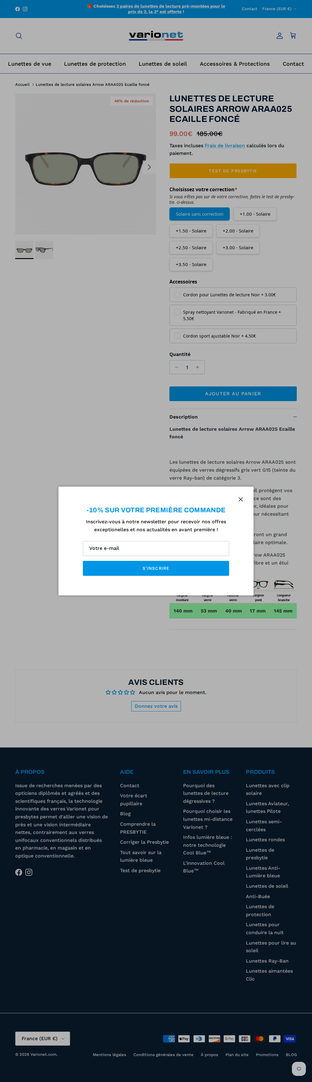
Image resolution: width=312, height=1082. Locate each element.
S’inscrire (156, 568)
